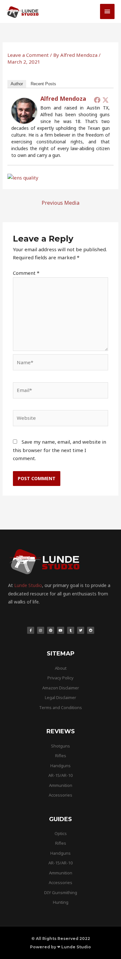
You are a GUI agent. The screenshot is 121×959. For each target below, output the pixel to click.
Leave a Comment (28, 55)
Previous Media (60, 202)
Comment (26, 273)
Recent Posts (43, 83)
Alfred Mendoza (63, 98)
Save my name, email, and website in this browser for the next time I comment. (59, 449)
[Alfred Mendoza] (24, 110)
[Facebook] (97, 100)
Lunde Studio (28, 585)
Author (17, 83)
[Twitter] (105, 100)
